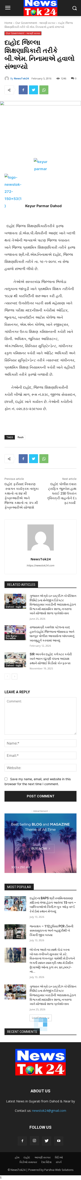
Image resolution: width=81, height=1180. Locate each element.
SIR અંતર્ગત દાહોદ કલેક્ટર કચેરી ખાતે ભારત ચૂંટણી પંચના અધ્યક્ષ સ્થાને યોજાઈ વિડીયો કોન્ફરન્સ (51, 658)
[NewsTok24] (7, 78)
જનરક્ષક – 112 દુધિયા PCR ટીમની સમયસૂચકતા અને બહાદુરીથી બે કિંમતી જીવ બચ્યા (51, 930)
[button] (74, 8)
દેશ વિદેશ (46, 1162)
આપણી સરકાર (42, 1157)
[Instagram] (34, 1140)
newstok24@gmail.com (49, 1110)
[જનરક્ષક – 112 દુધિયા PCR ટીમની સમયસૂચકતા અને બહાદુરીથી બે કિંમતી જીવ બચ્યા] (15, 931)
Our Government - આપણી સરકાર (35, 23)
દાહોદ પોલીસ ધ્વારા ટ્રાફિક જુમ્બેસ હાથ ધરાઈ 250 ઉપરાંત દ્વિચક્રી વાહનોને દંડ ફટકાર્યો (61, 493)
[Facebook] (23, 89)
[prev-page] (7, 676)
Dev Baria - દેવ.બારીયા (12, 637)
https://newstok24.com (40, 565)
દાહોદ (27, 1157)
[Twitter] (33, 89)
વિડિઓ (59, 1157)
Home (8, 23)
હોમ (17, 1157)
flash (21, 437)
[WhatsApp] (43, 89)
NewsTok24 (21, 78)
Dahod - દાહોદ (13, 606)
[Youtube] (58, 1141)
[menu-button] (8, 8)
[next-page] (14, 676)
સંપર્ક (59, 1162)
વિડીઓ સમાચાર (28, 1162)
